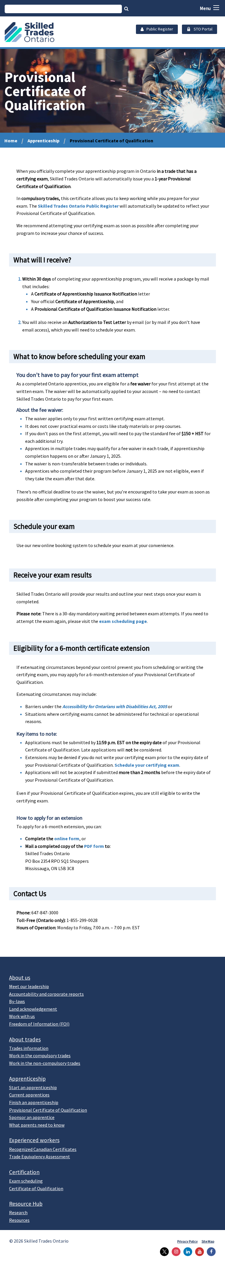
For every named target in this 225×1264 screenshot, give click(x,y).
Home (10, 141)
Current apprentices (29, 1095)
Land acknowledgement (33, 1009)
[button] (216, 7)
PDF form (94, 846)
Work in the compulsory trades (40, 1055)
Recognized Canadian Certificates (42, 1149)
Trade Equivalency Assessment (39, 1156)
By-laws (17, 1001)
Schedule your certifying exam (147, 765)
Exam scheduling (26, 1181)
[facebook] (210, 1251)
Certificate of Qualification (36, 1188)
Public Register (159, 29)
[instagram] (174, 1251)
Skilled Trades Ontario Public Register (78, 206)
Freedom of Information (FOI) (39, 1024)
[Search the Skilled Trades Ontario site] (126, 8)
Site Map (208, 1241)
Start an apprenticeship (33, 1087)
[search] (63, 9)
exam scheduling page (123, 621)
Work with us (22, 1016)
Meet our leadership (29, 986)
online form (66, 838)
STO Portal (203, 29)
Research (18, 1212)
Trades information (28, 1048)
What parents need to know (36, 1125)
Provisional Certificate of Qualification (48, 1110)
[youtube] (198, 1251)
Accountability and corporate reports (46, 994)
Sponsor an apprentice (31, 1117)
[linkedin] (186, 1251)
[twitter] (163, 1251)
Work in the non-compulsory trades (44, 1063)
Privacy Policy (187, 1241)
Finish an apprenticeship (33, 1102)
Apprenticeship (43, 141)
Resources (19, 1220)
